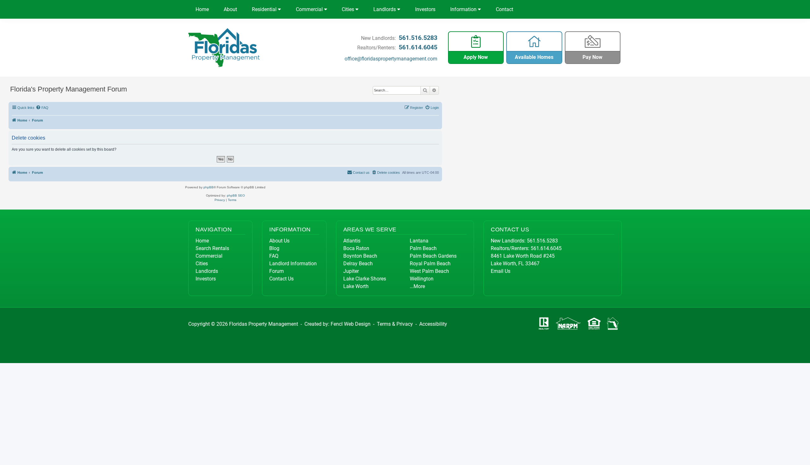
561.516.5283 (418, 37)
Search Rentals (212, 248)
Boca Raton (356, 248)
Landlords (385, 9)
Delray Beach (358, 264)
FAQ (273, 256)
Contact (504, 9)
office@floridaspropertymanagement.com (391, 59)
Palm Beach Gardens (433, 256)
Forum (276, 271)
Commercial (310, 9)
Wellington (421, 279)
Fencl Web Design (351, 324)
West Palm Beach (429, 271)
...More (417, 286)
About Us (279, 241)
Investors (425, 9)
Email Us (500, 271)
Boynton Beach (360, 256)
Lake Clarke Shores (364, 279)
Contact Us (281, 279)
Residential (265, 9)
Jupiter (351, 271)
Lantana (419, 241)
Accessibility (433, 324)
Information (464, 9)
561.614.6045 (418, 47)
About (230, 9)
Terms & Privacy (395, 324)
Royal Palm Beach (430, 264)
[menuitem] (42, 107)
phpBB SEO (236, 195)
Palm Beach (423, 248)
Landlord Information (293, 264)
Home (202, 9)
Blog (274, 248)
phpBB (208, 187)
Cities (348, 9)
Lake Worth (356, 286)
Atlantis (351, 241)
